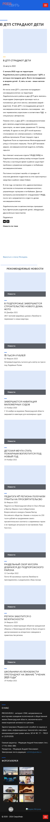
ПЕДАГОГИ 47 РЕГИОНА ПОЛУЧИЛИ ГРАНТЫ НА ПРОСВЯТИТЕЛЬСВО (24, 498)
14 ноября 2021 (10, 460)
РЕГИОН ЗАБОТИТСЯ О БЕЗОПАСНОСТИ (17, 618)
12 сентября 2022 (11, 573)
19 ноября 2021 (10, 681)
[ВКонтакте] (4, 221)
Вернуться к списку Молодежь (15, 257)
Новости (11, 294)
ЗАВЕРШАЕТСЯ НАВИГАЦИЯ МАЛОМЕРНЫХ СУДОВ (20, 403)
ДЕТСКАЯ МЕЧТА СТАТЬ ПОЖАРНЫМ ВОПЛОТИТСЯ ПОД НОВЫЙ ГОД (22, 453)
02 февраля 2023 (11, 359)
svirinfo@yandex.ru (34, 752)
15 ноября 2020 (10, 408)
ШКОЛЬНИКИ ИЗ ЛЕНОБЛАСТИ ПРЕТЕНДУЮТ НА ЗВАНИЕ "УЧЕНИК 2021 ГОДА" (24, 674)
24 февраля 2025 (11, 622)
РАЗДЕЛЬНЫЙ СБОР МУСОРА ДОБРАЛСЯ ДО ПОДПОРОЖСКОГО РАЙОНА (24, 567)
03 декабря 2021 (11, 312)
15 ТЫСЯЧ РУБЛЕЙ (14, 355)
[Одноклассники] (7, 221)
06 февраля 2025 (11, 502)
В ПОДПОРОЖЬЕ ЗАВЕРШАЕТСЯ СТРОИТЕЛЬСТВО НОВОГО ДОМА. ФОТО (23, 306)
